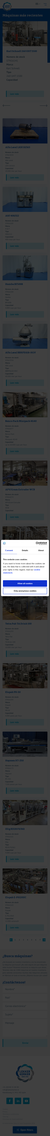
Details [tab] (25, 550)
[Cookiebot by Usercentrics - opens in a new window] (36, 543)
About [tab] (41, 550)
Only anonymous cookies (25, 591)
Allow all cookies (25, 583)
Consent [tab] (9, 550)
